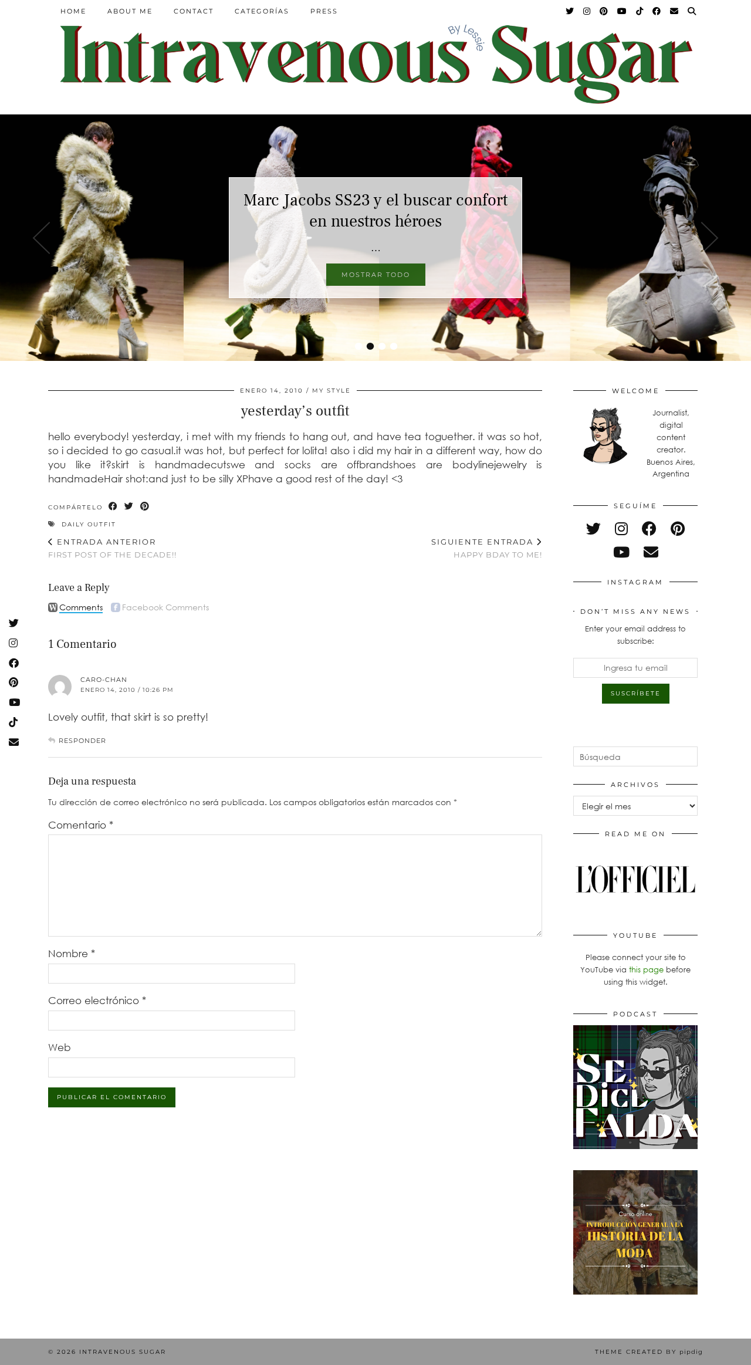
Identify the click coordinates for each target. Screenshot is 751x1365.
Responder (82, 740)
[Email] (674, 11)
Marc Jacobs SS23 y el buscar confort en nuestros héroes (375, 211)
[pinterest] (678, 528)
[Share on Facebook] (113, 507)
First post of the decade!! (112, 548)
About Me (130, 11)
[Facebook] (657, 11)
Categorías (262, 11)
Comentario (80, 825)
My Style (331, 390)
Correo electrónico (97, 1000)
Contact (194, 11)
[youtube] (621, 552)
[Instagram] (587, 11)
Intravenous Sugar (122, 1352)
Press (324, 11)
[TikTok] (640, 11)
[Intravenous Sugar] (375, 63)
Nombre (71, 953)
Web (59, 1047)
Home (73, 11)
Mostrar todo (375, 275)
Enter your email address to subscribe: (635, 635)
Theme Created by (649, 1352)
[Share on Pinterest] (145, 507)
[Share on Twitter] (129, 507)
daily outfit (89, 524)
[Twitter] (570, 11)
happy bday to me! (486, 548)
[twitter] (593, 528)
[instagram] (621, 528)
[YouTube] (622, 11)
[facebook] (649, 528)
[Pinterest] (604, 11)
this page (646, 969)
